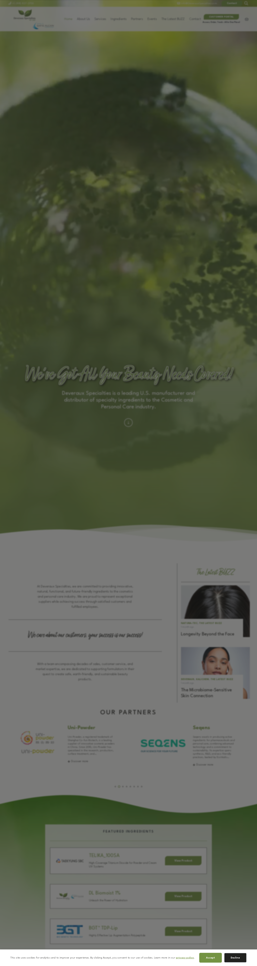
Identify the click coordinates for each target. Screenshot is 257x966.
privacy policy (185, 957)
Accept (210, 957)
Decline (235, 957)
